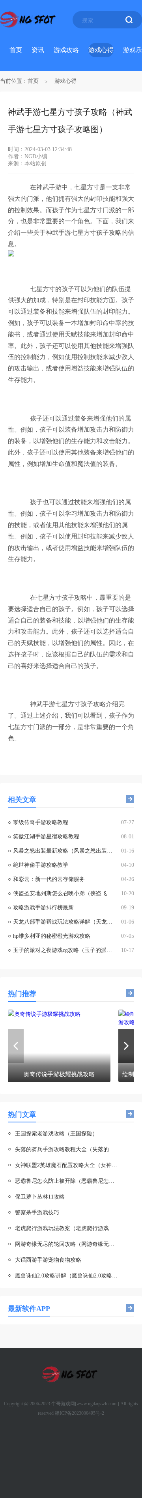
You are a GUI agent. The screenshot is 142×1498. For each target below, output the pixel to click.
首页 (15, 50)
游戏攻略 (66, 50)
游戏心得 (101, 50)
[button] (126, 1046)
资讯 (38, 50)
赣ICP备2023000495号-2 (79, 1413)
